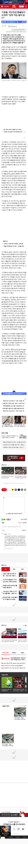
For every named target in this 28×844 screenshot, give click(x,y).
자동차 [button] (22, 652)
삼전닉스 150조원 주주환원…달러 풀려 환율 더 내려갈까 (14, 243)
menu (26, 6)
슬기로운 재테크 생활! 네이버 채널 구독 (14, 129)
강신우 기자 (10, 25)
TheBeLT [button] (14, 652)
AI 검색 (21, 6)
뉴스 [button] (5, 569)
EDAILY (2, 6)
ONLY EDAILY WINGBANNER (14, 6)
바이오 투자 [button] (5, 652)
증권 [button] (14, 569)
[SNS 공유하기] (25, 26)
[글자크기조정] (23, 26)
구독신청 (17, 837)
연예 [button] (22, 569)
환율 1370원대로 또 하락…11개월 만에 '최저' (14, 246)
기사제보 (10, 837)
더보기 (24, 625)
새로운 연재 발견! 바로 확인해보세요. (13, 131)
